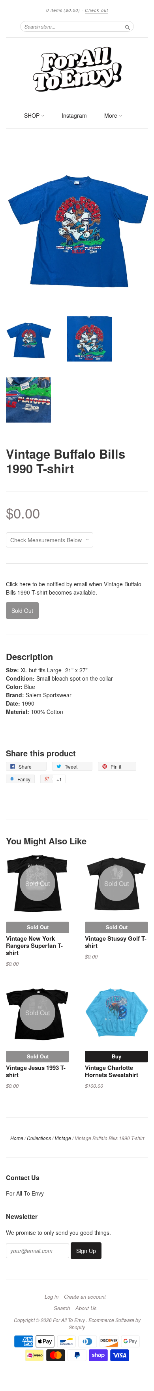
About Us (86, 1308)
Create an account (85, 1296)
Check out (96, 10)
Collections (39, 1138)
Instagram (74, 115)
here (25, 584)
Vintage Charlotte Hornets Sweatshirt (111, 1071)
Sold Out (38, 927)
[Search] (127, 26)
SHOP (32, 115)
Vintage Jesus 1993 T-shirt (36, 1071)
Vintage (62, 1138)
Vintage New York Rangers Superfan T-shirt (34, 945)
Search (62, 1308)
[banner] (77, 69)
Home (16, 1138)
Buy (116, 1056)
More (111, 115)
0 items (63, 10)
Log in (51, 1296)
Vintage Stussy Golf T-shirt (115, 942)
